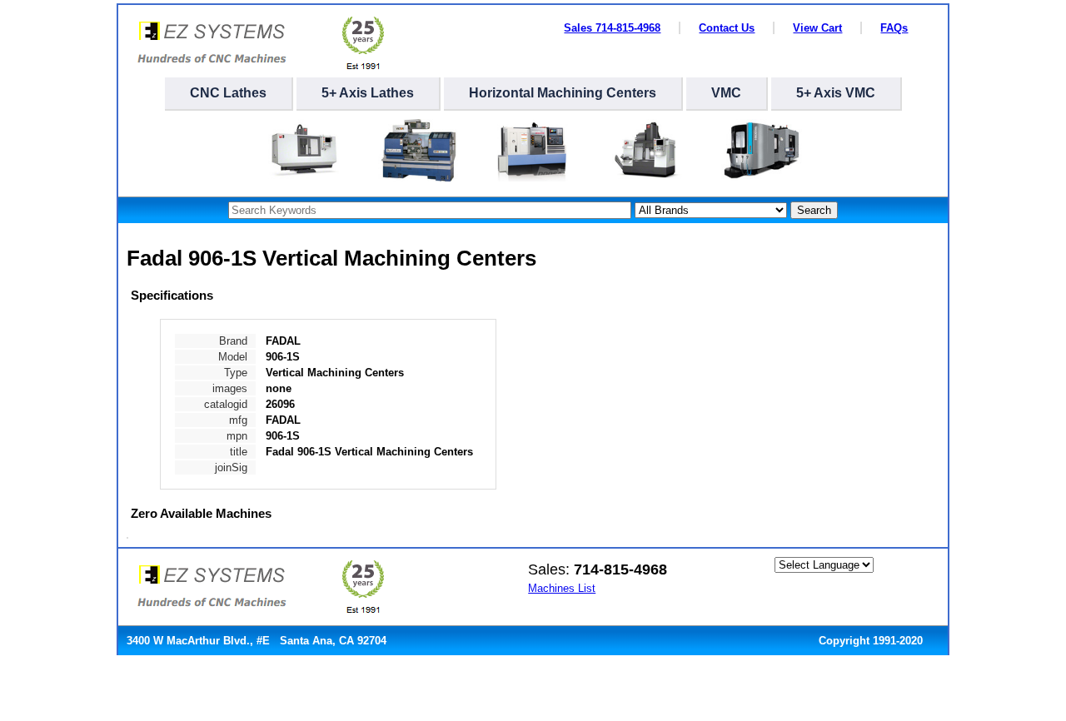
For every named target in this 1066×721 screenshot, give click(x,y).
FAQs (894, 28)
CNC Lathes (228, 93)
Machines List (561, 588)
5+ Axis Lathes (367, 93)
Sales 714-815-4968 (612, 28)
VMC (726, 93)
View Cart (817, 28)
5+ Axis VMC (835, 93)
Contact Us (727, 28)
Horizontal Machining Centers (562, 93)
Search (814, 210)
